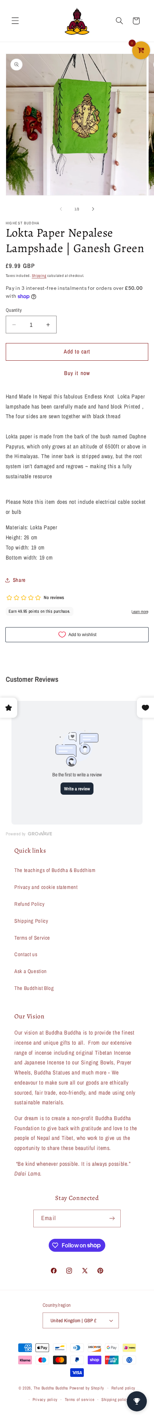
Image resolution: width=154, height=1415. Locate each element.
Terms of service (80, 1399)
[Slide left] (61, 209)
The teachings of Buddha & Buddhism (54, 870)
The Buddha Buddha (51, 1388)
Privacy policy (45, 1399)
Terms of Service (32, 937)
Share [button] (19, 580)
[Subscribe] (112, 1218)
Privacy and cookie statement (46, 887)
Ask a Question (30, 971)
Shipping (39, 275)
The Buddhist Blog (34, 988)
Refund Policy (29, 904)
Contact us (25, 954)
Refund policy (123, 1388)
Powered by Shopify (86, 1388)
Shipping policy (115, 1399)
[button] (15, 21)
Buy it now (77, 373)
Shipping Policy (31, 921)
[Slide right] (93, 209)
